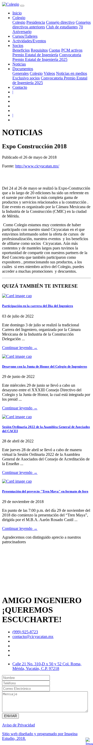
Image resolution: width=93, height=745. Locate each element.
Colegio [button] (18, 17)
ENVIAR (10, 716)
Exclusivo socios (26, 78)
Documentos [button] (22, 69)
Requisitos (39, 50)
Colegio (18, 22)
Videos (49, 73)
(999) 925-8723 (25, 632)
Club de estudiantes (62, 27)
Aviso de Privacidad (18, 725)
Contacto (19, 87)
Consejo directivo (60, 22)
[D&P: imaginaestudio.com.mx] (89, 741)
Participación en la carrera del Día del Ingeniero (37, 306)
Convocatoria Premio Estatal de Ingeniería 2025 (46, 57)
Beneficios (21, 50)
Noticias (19, 64)
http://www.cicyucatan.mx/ (37, 166)
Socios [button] (17, 45)
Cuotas (54, 50)
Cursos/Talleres (24, 36)
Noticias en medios (71, 73)
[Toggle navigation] (22, 5)
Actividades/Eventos (29, 41)
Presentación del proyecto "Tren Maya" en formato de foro (45, 491)
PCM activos (71, 50)
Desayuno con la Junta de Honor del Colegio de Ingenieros (44, 366)
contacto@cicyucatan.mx (32, 636)
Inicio (17, 13)
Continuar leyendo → (19, 347)
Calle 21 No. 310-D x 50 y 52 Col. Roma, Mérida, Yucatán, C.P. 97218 (46, 666)
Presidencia (35, 22)
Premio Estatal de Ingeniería (35, 55)
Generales (20, 73)
